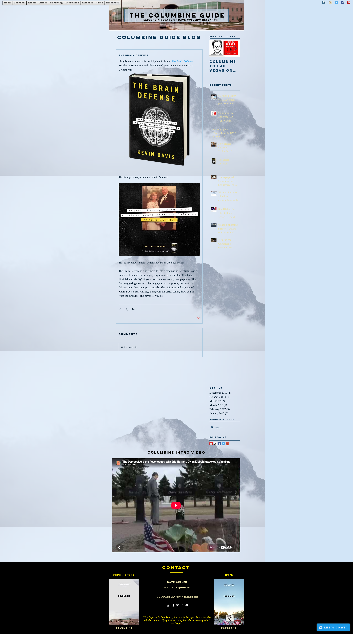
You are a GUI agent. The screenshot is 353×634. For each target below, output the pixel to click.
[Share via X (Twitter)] (126, 309)
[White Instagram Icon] (168, 605)
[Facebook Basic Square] (219, 443)
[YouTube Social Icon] (348, 2)
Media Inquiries (177, 587)
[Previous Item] (214, 49)
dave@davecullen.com (187, 597)
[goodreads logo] (172, 605)
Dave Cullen (177, 582)
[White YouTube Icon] (186, 605)
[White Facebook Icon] (182, 605)
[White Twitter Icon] (177, 605)
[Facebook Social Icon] (342, 2)
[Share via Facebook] (120, 309)
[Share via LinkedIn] (133, 309)
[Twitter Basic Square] (223, 443)
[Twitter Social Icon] (336, 2)
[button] (19, 3)
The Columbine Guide (177, 15)
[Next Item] (235, 49)
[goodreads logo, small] (330, 2)
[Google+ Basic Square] (227, 443)
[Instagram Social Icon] (323, 2)
